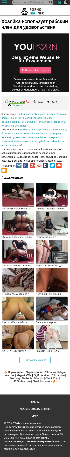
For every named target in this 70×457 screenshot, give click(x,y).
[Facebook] (25, 165)
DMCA (35, 415)
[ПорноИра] (35, 10)
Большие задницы (45, 114)
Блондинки (16, 117)
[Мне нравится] (6, 101)
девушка (54, 137)
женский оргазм (10, 137)
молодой (17, 145)
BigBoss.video (42, 375)
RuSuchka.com (22, 381)
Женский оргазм (32, 117)
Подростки (59, 121)
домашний (7, 141)
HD (22, 121)
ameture (47, 129)
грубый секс (44, 141)
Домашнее (31, 121)
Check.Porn (51, 378)
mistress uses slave (25, 141)
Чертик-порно (34, 372)
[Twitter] (52, 165)
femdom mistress (38, 137)
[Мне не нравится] (28, 101)
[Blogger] (4, 170)
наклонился (59, 129)
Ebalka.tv (27, 378)
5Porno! (38, 378)
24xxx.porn (58, 375)
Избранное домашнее (13, 125)
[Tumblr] (45, 165)
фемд (24, 137)
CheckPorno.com (42, 381)
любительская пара (31, 129)
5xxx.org (15, 378)
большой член (31, 133)
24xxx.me (50, 372)
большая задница (11, 133)
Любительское (26, 114)
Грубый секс (45, 121)
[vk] (18, 165)
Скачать (17, 105)
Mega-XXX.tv (23, 375)
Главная (35, 402)
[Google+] (32, 165)
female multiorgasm (51, 133)
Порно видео (16, 372)
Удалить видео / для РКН (35, 409)
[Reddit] (39, 165)
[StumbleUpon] (59, 165)
